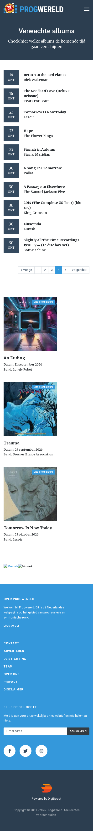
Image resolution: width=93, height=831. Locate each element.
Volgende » (79, 270)
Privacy (11, 681)
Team (8, 666)
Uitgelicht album (43, 301)
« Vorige (26, 270)
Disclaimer (13, 689)
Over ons (12, 674)
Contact (11, 643)
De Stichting (15, 659)
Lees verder (11, 625)
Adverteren (14, 651)
